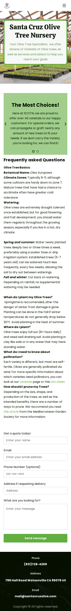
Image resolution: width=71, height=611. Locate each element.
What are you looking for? (22, 500)
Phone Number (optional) (22, 467)
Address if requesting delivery (25, 484)
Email (7, 450)
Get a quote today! (17, 433)
